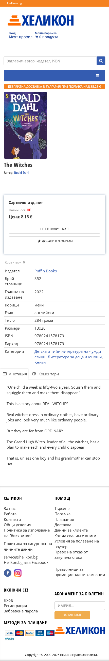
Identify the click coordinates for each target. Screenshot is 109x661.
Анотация (17, 373)
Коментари (48, 373)
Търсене (62, 508)
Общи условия (17, 524)
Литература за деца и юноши (75, 356)
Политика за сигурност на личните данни (28, 546)
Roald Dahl (21, 172)
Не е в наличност (54, 228)
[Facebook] (7, 573)
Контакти (12, 519)
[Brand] (40, 15)
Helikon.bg (14, 3)
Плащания (64, 519)
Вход (8, 600)
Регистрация (15, 605)
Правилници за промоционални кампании (80, 572)
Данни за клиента (71, 530)
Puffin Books (45, 270)
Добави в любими (57, 241)
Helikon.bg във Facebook (26, 562)
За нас (9, 508)
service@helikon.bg (21, 557)
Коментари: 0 (15, 262)
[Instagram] (18, 573)
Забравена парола (21, 610)
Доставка (63, 524)
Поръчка (62, 513)
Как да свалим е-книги (75, 535)
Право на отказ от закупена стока (71, 554)
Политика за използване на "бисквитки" (27, 533)
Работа (10, 513)
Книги (40, 362)
